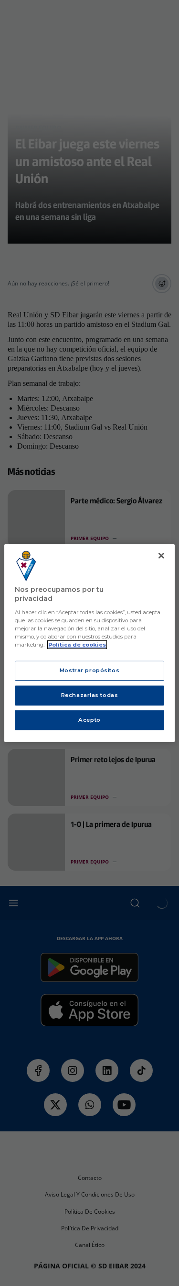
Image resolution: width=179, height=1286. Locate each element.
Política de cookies (77, 644)
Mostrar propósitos (89, 670)
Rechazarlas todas (89, 695)
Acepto (89, 720)
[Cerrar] (161, 555)
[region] (89, 643)
